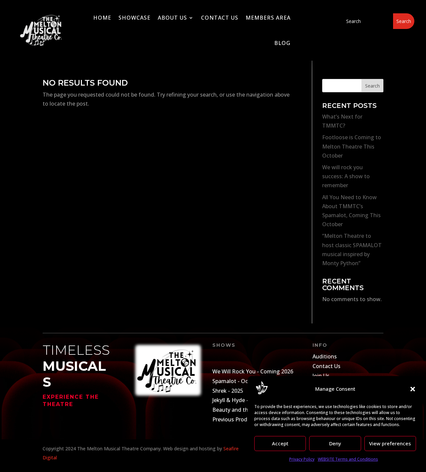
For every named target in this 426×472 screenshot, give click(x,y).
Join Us (321, 375)
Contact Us (219, 17)
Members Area (268, 17)
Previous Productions (239, 419)
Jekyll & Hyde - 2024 (237, 400)
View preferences (390, 443)
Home (102, 17)
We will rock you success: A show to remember (346, 176)
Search (372, 86)
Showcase (134, 17)
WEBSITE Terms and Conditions (348, 459)
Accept (280, 443)
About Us (172, 17)
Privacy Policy (302, 459)
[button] (412, 389)
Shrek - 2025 (227, 390)
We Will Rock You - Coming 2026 (252, 371)
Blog (282, 43)
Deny (335, 443)
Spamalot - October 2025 (243, 381)
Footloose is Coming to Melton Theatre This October (351, 146)
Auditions (325, 356)
